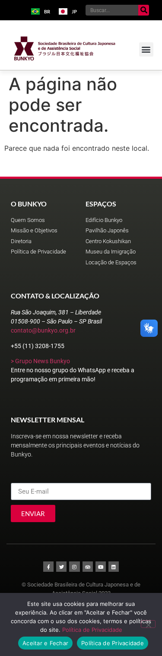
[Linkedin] (113, 566)
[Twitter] (61, 566)
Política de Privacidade (92, 629)
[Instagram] (74, 566)
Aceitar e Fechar (45, 643)
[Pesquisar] (143, 10)
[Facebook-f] (48, 566)
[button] (146, 49)
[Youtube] (100, 566)
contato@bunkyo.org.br (43, 330)
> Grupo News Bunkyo (40, 361)
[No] (148, 624)
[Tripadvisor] (88, 566)
